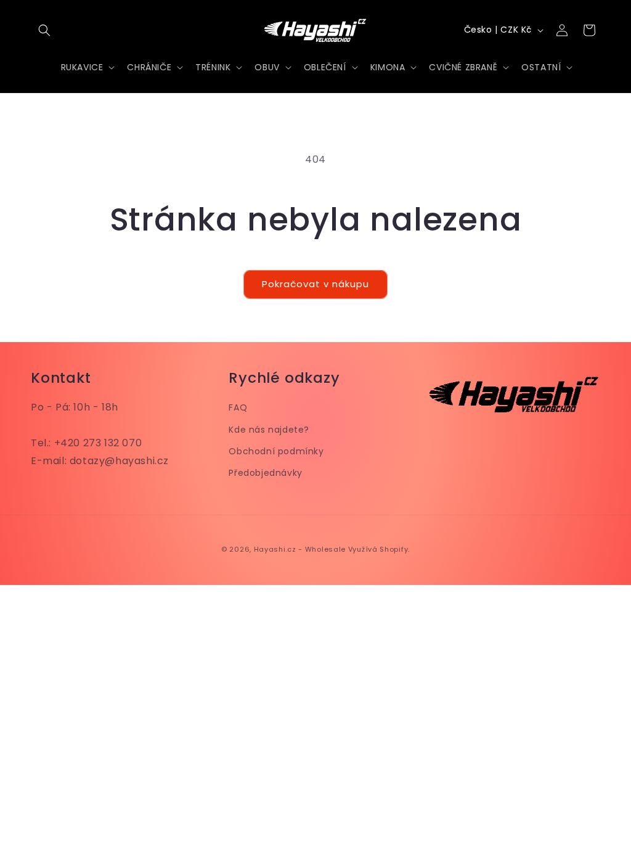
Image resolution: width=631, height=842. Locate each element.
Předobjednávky (265, 473)
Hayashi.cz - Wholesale (300, 549)
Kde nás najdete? (269, 429)
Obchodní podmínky (276, 451)
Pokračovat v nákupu (315, 283)
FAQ (238, 407)
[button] (44, 30)
